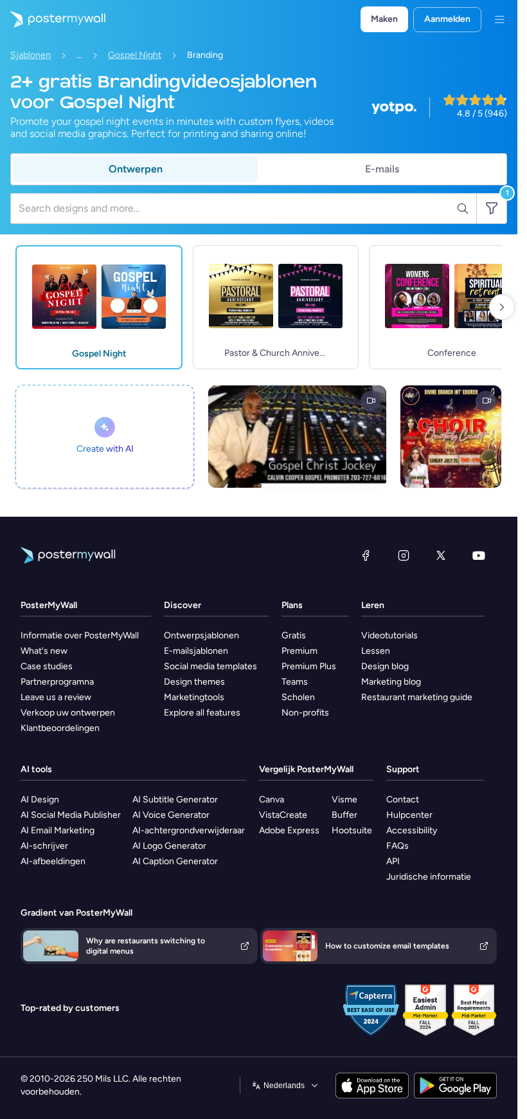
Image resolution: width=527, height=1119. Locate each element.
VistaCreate (283, 814)
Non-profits (305, 712)
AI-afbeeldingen (53, 861)
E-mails (382, 169)
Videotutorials (389, 635)
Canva (271, 799)
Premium (299, 650)
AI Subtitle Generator (175, 799)
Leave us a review (56, 697)
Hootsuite (352, 830)
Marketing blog (391, 681)
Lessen (375, 650)
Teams (294, 681)
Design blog (385, 666)
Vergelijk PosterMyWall (306, 769)
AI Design (40, 799)
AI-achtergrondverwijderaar (188, 830)
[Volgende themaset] (502, 307)
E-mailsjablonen (196, 650)
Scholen (298, 697)
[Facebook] (366, 555)
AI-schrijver (44, 845)
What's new (44, 650)
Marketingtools (194, 697)
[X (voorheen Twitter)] (441, 555)
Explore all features (202, 712)
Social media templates (210, 666)
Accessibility (411, 830)
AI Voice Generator (171, 814)
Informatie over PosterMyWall (80, 635)
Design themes (194, 681)
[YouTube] (479, 555)
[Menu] (499, 19)
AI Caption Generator (175, 861)
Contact (402, 799)
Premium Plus (308, 666)
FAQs (397, 845)
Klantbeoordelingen (60, 728)
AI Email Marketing (57, 830)
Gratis (293, 635)
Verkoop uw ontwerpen (68, 712)
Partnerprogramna (57, 681)
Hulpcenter (409, 814)
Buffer (344, 814)
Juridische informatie (428, 876)
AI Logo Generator (169, 845)
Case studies (47, 666)
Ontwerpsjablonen (201, 635)
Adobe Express (289, 830)
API (393, 861)
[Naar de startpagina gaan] (52, 19)
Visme (344, 799)
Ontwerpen (136, 169)
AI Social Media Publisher (71, 814)
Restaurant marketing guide (416, 697)
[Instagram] (403, 555)
